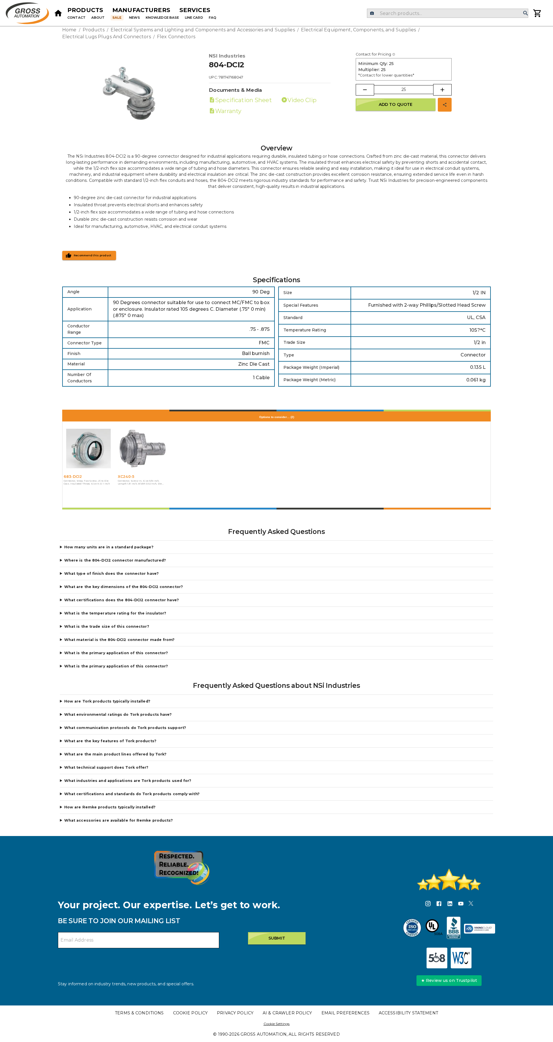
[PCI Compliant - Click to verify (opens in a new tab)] (479, 929)
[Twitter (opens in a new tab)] (471, 904)
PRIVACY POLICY (235, 1013)
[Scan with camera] (372, 13)
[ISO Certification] (412, 928)
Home (69, 30)
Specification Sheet (243, 100)
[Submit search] (526, 13)
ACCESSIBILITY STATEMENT (408, 1013)
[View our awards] (182, 868)
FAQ (212, 18)
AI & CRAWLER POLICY (287, 1013)
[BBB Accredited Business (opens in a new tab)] (454, 929)
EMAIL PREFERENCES (345, 1013)
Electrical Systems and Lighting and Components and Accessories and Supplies (203, 30)
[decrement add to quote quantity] (365, 90)
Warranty (228, 111)
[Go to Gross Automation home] (58, 13)
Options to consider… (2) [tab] (276, 417)
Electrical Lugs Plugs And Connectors (106, 36)
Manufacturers (141, 10)
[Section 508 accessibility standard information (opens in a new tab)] (437, 958)
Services (194, 10)
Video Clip (302, 100)
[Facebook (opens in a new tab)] (439, 904)
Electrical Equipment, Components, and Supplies (358, 30)
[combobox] (447, 13)
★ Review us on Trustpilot (449, 980)
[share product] (444, 104)
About (98, 18)
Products (85, 10)
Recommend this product (92, 255)
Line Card (194, 18)
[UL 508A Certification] (434, 929)
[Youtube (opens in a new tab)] (461, 904)
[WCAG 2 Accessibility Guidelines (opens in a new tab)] (461, 958)
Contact (76, 18)
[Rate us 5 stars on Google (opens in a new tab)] (449, 879)
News (134, 18)
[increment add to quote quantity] (442, 90)
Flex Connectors (176, 36)
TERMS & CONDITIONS (139, 1013)
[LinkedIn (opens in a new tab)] (450, 904)
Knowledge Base (162, 18)
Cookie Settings (277, 1024)
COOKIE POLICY (190, 1013)
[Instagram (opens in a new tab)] (428, 904)
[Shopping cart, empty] (537, 13)
